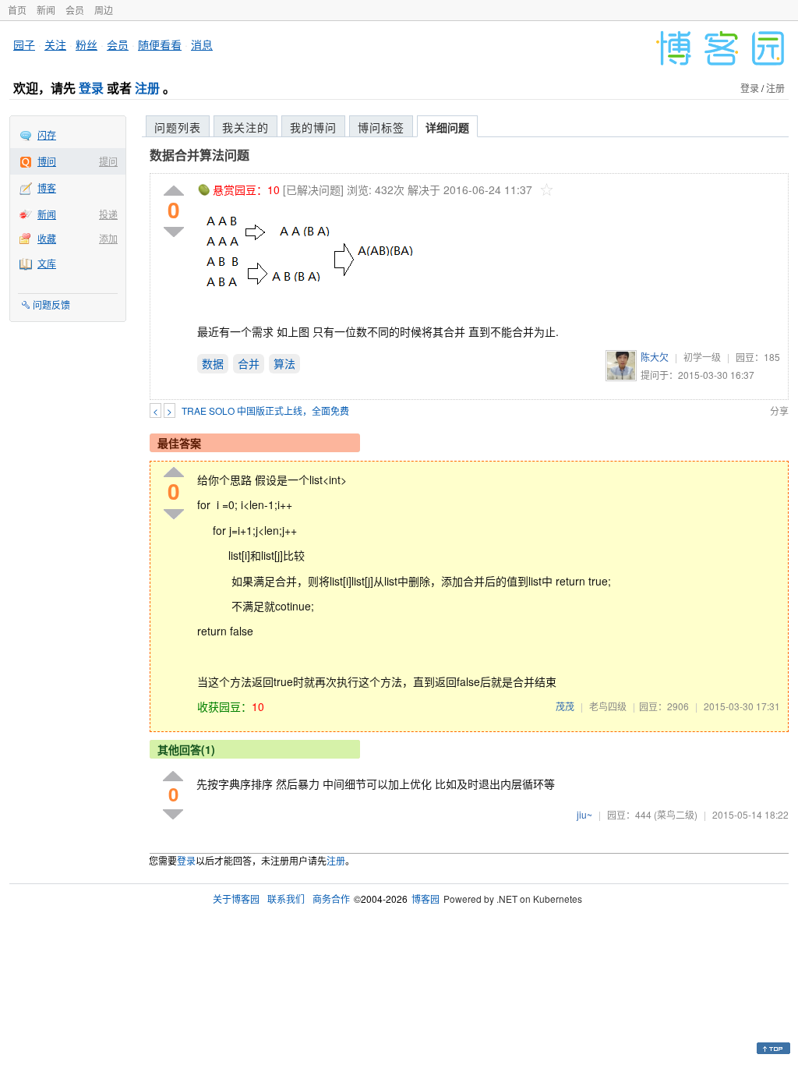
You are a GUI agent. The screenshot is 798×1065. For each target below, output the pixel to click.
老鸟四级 (608, 706)
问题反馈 (51, 304)
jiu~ (584, 814)
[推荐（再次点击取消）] (173, 191)
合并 (249, 363)
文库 (46, 263)
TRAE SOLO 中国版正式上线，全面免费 (265, 410)
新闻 (46, 9)
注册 (147, 88)
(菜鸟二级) (675, 814)
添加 (108, 238)
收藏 (46, 238)
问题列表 (177, 127)
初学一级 (702, 356)
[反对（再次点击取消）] (173, 232)
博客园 (425, 898)
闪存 (46, 134)
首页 (17, 9)
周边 (103, 9)
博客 (46, 187)
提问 (108, 161)
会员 (74, 9)
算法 (284, 363)
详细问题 (447, 127)
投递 (108, 214)
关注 (55, 44)
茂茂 (565, 706)
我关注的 (245, 127)
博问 (46, 161)
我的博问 (313, 127)
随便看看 (160, 44)
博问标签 (381, 127)
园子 (24, 44)
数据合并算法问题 (199, 155)
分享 (779, 410)
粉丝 (86, 44)
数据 (213, 363)
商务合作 (331, 898)
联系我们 (286, 898)
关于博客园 (236, 898)
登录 (91, 88)
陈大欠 (655, 356)
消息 (202, 44)
